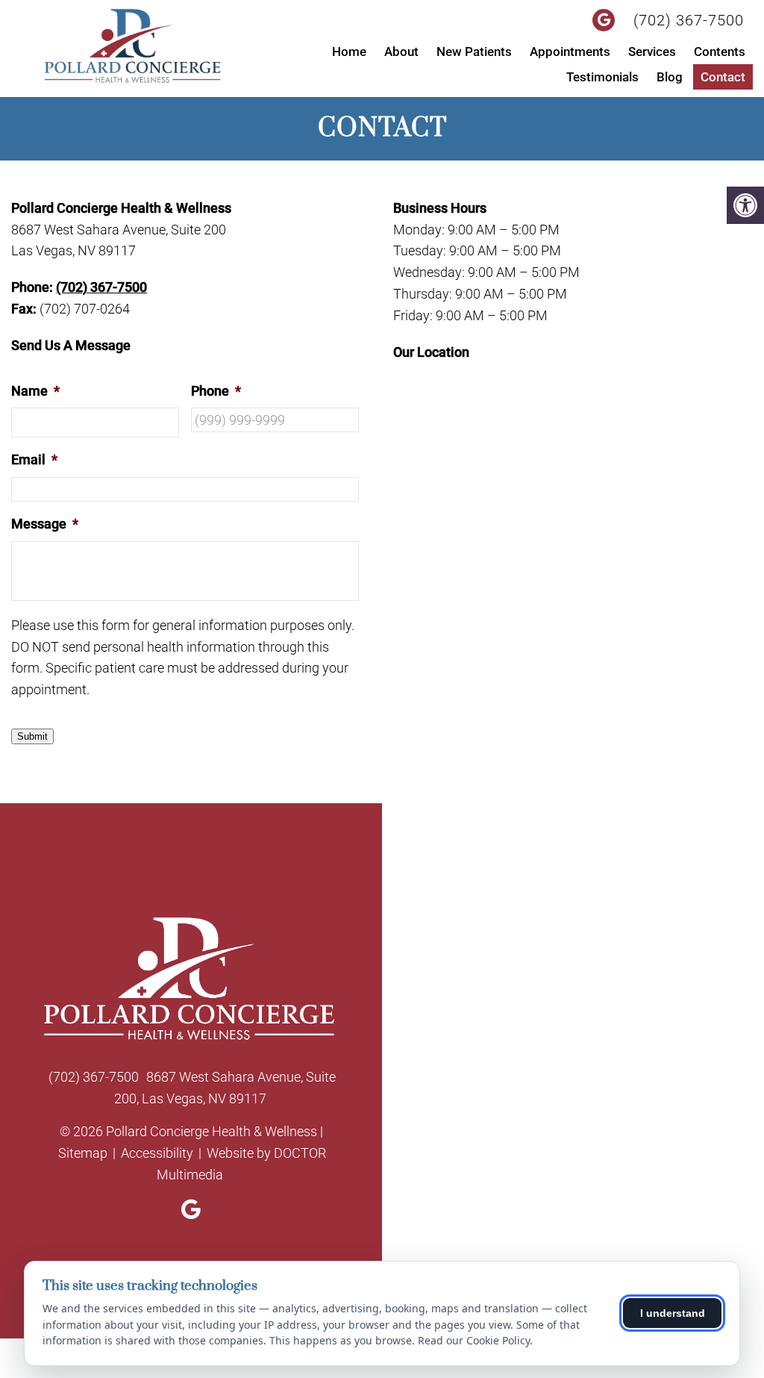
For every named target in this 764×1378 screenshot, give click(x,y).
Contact (723, 76)
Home (349, 51)
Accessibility (157, 1153)
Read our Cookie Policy (474, 1340)
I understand (672, 1313)
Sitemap (82, 1153)
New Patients (474, 51)
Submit (32, 736)
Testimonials (602, 76)
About (401, 51)
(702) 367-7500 (688, 20)
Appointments (570, 51)
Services (652, 51)
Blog (670, 76)
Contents (719, 51)
